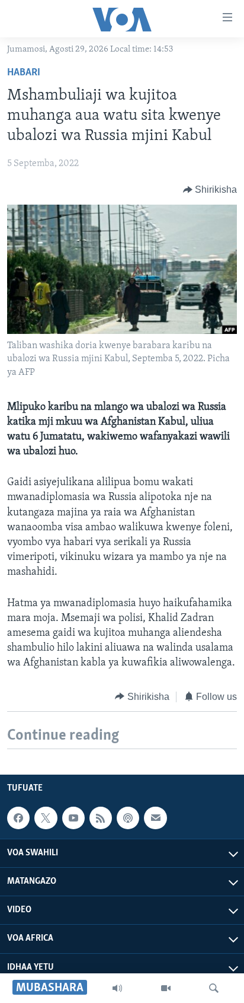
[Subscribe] (155, 818)
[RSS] (100, 818)
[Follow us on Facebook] (18, 818)
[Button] (210, 190)
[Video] (166, 988)
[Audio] (117, 988)
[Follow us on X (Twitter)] (45, 818)
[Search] (214, 988)
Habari (23, 73)
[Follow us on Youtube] (73, 818)
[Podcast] (128, 818)
